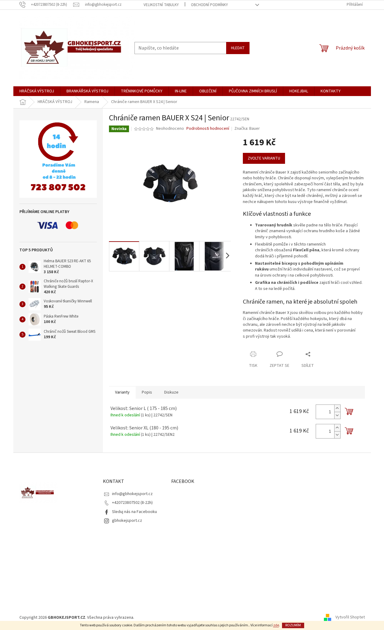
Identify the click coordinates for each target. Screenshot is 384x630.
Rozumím (293, 625)
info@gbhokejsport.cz (132, 494)
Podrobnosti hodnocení (207, 129)
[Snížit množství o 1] (337, 415)
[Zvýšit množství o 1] (337, 408)
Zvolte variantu (264, 158)
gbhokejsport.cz (127, 521)
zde (276, 625)
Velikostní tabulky (161, 5)
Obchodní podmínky (209, 5)
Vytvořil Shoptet (350, 618)
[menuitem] (36, 91)
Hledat (238, 48)
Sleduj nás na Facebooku (134, 512)
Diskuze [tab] (171, 392)
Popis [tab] (147, 392)
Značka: (247, 129)
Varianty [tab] (122, 392)
